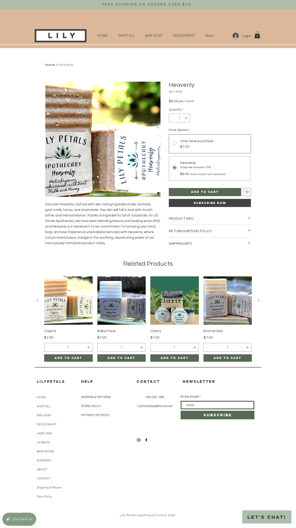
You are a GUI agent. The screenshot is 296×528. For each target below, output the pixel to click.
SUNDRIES (44, 460)
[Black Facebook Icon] (146, 440)
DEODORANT (46, 424)
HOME (41, 397)
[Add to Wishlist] (247, 192)
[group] (148, 319)
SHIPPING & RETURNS (96, 397)
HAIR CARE (44, 433)
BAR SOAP (44, 415)
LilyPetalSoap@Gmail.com (155, 406)
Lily (63, 35)
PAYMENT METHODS (95, 415)
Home (50, 65)
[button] (257, 34)
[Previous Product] (37, 300)
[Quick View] (68, 300)
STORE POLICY (91, 406)
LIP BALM (43, 442)
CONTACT (44, 478)
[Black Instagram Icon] (138, 440)
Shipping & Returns (49, 487)
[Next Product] (258, 300)
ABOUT (42, 469)
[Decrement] (172, 118)
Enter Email (190, 396)
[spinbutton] (179, 118)
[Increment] (186, 118)
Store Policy (44, 496)
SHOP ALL (44, 406)
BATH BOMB (45, 451)
